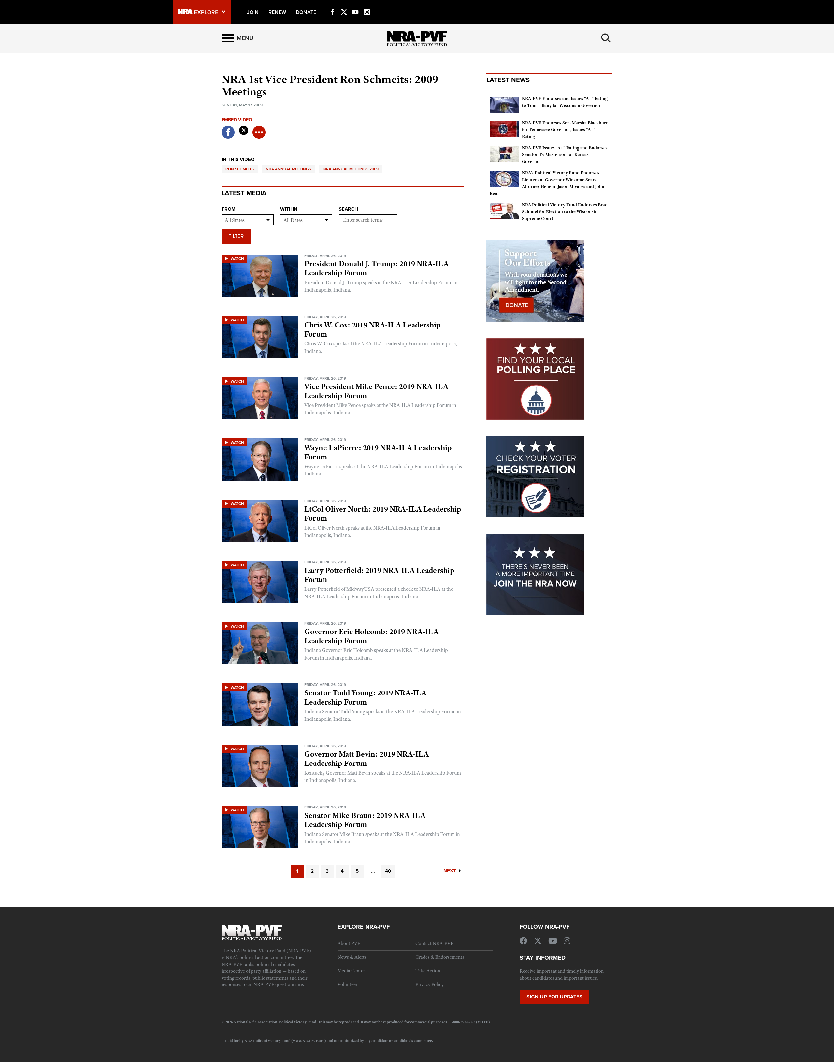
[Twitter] (344, 4)
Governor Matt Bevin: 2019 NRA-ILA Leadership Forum (366, 758)
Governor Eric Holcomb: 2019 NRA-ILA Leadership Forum (371, 636)
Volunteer (347, 984)
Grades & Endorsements (439, 957)
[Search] (605, 38)
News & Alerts (352, 957)
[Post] (243, 128)
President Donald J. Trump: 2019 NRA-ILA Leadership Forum (376, 268)
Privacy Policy (429, 984)
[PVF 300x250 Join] (535, 574)
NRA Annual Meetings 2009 (351, 169)
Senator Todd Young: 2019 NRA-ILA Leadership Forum (365, 697)
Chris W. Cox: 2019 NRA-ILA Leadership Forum (372, 329)
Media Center (351, 971)
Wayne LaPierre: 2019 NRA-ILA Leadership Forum (378, 452)
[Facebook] (332, 4)
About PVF (349, 943)
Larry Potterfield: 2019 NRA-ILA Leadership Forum (379, 574)
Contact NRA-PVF (434, 943)
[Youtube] (355, 4)
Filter (236, 236)
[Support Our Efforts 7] (535, 280)
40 (388, 871)
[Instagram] (367, 4)
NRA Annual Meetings (288, 169)
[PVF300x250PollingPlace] (535, 378)
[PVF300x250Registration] (535, 476)
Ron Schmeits (239, 169)
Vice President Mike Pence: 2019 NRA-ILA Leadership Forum (376, 391)
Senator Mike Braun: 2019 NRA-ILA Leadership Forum (364, 819)
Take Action (427, 971)
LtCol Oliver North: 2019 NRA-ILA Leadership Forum (382, 513)
